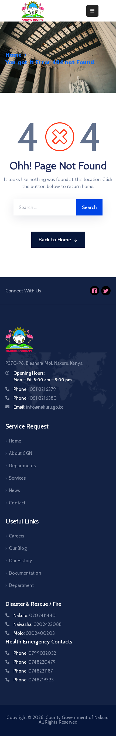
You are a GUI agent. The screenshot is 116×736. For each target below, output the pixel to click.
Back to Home (55, 239)
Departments (22, 465)
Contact (17, 502)
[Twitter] (106, 290)
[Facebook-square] (94, 290)
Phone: (34, 389)
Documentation (25, 573)
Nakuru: (34, 615)
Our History (20, 560)
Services (17, 478)
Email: (38, 407)
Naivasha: (37, 624)
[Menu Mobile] (92, 11)
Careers (16, 536)
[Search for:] (44, 207)
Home (13, 55)
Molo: (34, 633)
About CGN (20, 453)
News (14, 490)
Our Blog (18, 548)
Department (21, 585)
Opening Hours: (29, 373)
